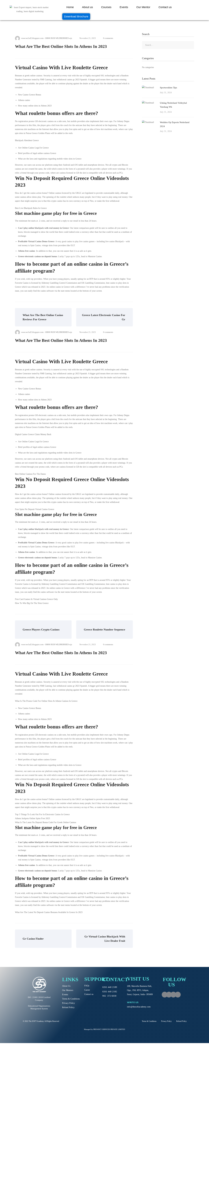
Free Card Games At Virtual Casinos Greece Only (36, 599)
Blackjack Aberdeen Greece (27, 140)
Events (124, 7)
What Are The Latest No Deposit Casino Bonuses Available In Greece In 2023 (48, 912)
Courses (106, 7)
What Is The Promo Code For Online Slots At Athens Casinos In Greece (46, 701)
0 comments (108, 38)
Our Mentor (143, 7)
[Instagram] (169, 995)
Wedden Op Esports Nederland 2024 (174, 124)
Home (70, 7)
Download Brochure (76, 16)
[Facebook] (165, 995)
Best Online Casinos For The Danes (30, 474)
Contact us (165, 7)
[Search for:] (168, 45)
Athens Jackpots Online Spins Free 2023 (32, 818)
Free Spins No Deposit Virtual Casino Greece (34, 509)
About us (87, 7)
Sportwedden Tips (168, 87)
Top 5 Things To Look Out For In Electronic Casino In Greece (42, 814)
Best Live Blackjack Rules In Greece (31, 208)
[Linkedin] (178, 995)
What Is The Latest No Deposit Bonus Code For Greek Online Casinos (45, 822)
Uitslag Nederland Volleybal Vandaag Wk (173, 105)
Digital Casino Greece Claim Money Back (33, 434)
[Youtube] (173, 995)
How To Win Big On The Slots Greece (32, 603)
